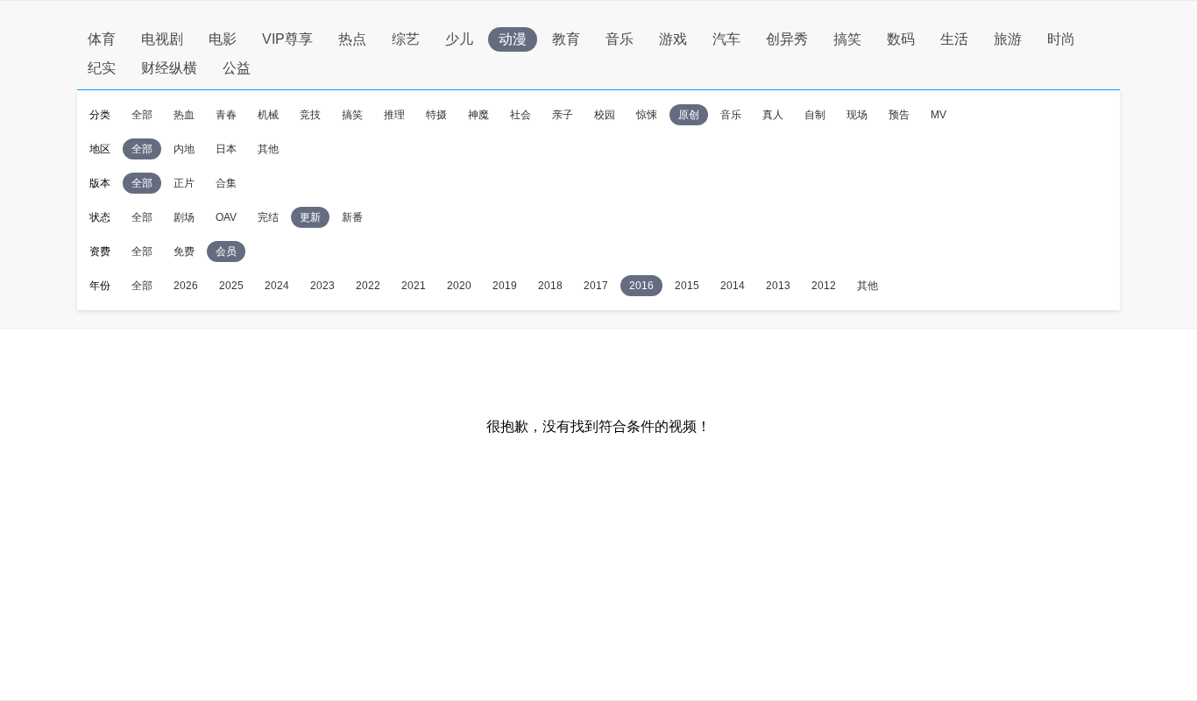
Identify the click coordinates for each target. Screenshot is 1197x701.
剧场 (184, 217)
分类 (99, 115)
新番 (352, 217)
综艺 (406, 39)
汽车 (726, 39)
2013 (778, 286)
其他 (268, 149)
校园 (604, 115)
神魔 (478, 115)
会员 (226, 251)
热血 (184, 115)
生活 (954, 39)
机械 (268, 115)
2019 (504, 286)
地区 (99, 149)
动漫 (513, 39)
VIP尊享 (287, 39)
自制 (814, 115)
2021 (413, 286)
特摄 (436, 115)
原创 (688, 115)
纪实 (102, 67)
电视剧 (162, 39)
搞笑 (847, 39)
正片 (184, 183)
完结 (268, 217)
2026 (186, 286)
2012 (823, 286)
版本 (99, 183)
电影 (223, 39)
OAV (226, 217)
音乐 (620, 39)
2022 (368, 286)
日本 (226, 149)
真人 (772, 115)
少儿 (459, 39)
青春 (226, 115)
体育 (102, 39)
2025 (231, 286)
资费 (99, 251)
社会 (520, 115)
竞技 (310, 115)
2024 (277, 286)
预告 (899, 115)
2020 (459, 286)
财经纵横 (169, 67)
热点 (352, 39)
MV (938, 115)
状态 (99, 217)
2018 (550, 286)
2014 (732, 286)
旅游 (1008, 39)
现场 (857, 115)
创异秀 (787, 39)
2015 (687, 286)
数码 (901, 39)
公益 (237, 67)
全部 (141, 115)
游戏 (673, 39)
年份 (99, 286)
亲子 (562, 115)
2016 (641, 286)
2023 (322, 286)
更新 (310, 217)
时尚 (1061, 39)
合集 (226, 183)
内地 (184, 149)
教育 (566, 39)
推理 (394, 115)
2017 (596, 286)
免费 (184, 251)
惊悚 (646, 115)
